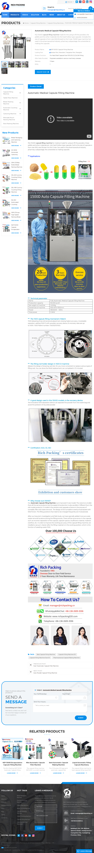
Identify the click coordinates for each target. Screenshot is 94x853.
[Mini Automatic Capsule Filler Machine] (35, 749)
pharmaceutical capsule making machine (66, 658)
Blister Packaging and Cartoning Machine (16, 140)
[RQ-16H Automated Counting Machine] (6, 203)
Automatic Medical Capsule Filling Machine (57, 690)
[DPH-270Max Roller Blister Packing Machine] (6, 166)
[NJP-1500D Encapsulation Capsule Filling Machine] (12, 749)
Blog (2, 811)
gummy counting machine (22, 801)
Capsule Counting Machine (22, 812)
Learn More (11, 773)
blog (44, 15)
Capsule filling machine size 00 (40, 658)
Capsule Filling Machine (38, 23)
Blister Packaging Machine (21, 796)
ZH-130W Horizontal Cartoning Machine (14, 152)
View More (15, 145)
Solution (35, 15)
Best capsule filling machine (46, 654)
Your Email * (66, 694)
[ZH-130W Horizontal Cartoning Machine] (6, 153)
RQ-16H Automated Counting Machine (14, 202)
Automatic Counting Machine (10, 109)
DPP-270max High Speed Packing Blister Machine (16, 215)
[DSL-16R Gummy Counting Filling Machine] (6, 190)
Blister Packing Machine (8, 103)
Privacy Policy (5, 845)
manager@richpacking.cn (56, 10)
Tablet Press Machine (10, 98)
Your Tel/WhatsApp (40, 694)
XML (53, 843)
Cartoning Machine (9, 114)
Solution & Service (6, 805)
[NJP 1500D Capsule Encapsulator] (6, 228)
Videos (25, 15)
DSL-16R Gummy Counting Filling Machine (16, 190)
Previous (2, 756)
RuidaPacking (16, 850)
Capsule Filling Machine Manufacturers (31, 850)
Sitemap (48, 843)
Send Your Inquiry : (40, 702)
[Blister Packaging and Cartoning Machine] (6, 141)
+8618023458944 (77, 821)
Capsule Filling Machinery (56, 23)
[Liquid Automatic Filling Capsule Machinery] (82, 749)
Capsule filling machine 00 (67, 654)
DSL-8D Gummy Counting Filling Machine (16, 177)
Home (5, 15)
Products (15, 15)
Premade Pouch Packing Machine (9, 119)
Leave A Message (86, 851)
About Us (61, 15)
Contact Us (73, 15)
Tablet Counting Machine (24, 816)
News (51, 15)
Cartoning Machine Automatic (22, 823)
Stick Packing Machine (11, 123)
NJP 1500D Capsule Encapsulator (15, 227)
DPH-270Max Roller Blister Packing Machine (16, 165)
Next (92, 756)
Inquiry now (42, 72)
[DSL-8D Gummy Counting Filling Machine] (6, 178)
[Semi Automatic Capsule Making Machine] (58, 749)
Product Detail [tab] (35, 86)
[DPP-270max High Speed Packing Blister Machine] (6, 215)
